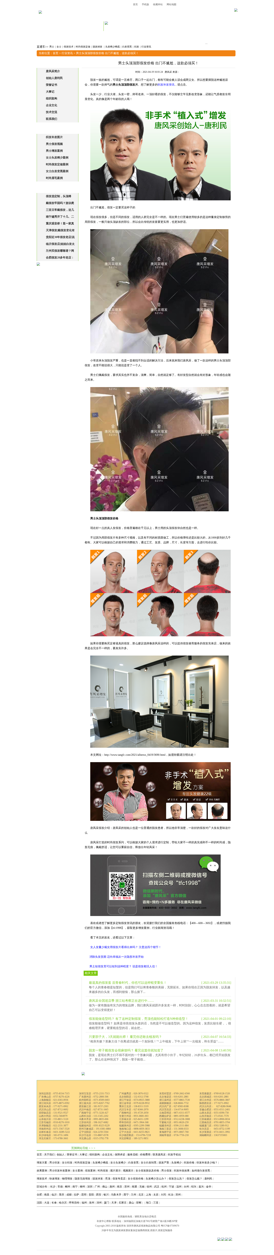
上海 (148, 1194)
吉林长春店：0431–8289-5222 (54, 1132)
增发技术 (42, 1178)
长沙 (52, 1186)
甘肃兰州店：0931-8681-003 (133, 1116)
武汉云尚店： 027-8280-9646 (215, 1106)
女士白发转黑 (148, 1162)
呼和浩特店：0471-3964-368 (133, 1122)
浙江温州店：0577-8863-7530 (174, 1100)
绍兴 (193, 1186)
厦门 (106, 1202)
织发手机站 (174, 1154)
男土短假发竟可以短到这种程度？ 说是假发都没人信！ (123, 966)
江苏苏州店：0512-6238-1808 (174, 1119)
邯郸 (138, 1202)
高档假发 (145, 1230)
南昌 (46, 1194)
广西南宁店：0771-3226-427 (93, 1112)
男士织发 (54, 1162)
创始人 (61, 1154)
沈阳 (39, 1202)
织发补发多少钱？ (207, 1162)
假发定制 (163, 1230)
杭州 (164, 1186)
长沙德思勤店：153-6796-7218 (135, 1135)
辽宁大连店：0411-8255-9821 (134, 1132)
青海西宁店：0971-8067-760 (174, 1132)
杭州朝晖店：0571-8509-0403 (94, 1100)
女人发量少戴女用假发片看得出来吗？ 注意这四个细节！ (125, 947)
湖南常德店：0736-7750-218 (174, 1135)
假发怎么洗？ (176, 1178)
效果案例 (42, 1170)
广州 (97, 1186)
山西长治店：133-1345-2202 (93, 1116)
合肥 (39, 1194)
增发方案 (42, 1162)
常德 (60, 1186)
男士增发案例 (54, 150)
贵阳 (91, 1194)
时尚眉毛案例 (54, 178)
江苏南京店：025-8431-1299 (133, 1119)
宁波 (171, 1186)
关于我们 (49, 1154)
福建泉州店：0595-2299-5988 (134, 1125)
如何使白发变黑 (201, 1170)
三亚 (155, 1202)
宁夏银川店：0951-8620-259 (174, 1122)
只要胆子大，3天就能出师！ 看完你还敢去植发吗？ (125, 1036)
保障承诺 (120, 1154)
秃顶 (107, 1178)
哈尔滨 (63, 1202)
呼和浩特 (74, 1202)
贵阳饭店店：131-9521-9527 (53, 1112)
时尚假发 (103, 1170)
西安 (98, 1194)
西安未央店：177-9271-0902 (53, 1106)
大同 (163, 1194)
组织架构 (51, 98)
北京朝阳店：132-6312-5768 (133, 1096)
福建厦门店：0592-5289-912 (214, 1125)
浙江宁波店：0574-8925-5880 (134, 1100)
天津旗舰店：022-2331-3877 (53, 1125)
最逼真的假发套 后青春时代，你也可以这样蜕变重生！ (128, 982)
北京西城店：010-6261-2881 (214, 1096)
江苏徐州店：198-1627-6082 (93, 1122)
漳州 (99, 1202)
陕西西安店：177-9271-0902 (214, 1103)
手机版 (145, 4)
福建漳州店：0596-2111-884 (174, 1125)
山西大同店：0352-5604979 (53, 1116)
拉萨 (76, 1194)
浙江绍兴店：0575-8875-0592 (54, 1103)
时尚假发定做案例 (57, 164)
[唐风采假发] (40, 17)
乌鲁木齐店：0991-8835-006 (93, 1119)
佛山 (104, 1186)
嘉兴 (201, 1186)
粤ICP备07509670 (170, 1225)
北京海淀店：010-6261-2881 (174, 1096)
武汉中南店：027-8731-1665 (93, 1109)
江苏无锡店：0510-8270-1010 (54, 1122)
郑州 (178, 1194)
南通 (134, 1186)
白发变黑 (127, 46)
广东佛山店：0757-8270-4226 (54, 1096)
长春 (54, 1202)
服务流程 (132, 1154)
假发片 (153, 1230)
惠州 (112, 1186)
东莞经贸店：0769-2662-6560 (174, 1093)
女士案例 (77, 1170)
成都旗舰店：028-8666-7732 (174, 1103)
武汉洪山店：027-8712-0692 (53, 1109)
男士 (51, 46)
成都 (69, 1194)
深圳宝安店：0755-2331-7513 (94, 1093)
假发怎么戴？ (194, 1178)
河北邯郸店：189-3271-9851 (133, 1138)
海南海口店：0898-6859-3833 (134, 1128)
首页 (135, 4)
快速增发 (54, 1178)
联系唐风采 (159, 1154)
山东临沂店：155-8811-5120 (53, 1119)
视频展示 (128, 1170)
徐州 (149, 1186)
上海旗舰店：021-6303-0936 (53, 1100)
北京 (141, 1194)
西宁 (126, 1194)
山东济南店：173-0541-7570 (214, 1116)
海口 (148, 1202)
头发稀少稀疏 (112, 46)
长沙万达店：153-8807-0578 (93, 1135)
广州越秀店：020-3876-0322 (133, 1093)
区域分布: (42, 1186)
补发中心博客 (104, 1221)
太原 (155, 1194)
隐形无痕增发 (82, 1178)
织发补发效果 (182, 1170)
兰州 (133, 1194)
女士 (59, 46)
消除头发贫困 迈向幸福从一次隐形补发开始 (116, 956)
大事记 (50, 91)
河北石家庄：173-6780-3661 (53, 1138)
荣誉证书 (51, 84)
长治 (170, 1194)
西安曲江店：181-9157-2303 (93, 1106)
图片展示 (115, 1170)
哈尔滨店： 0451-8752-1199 (214, 1128)
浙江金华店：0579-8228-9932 (134, 1103)
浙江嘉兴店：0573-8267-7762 (94, 1103)
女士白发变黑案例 (57, 171)
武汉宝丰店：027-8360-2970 (133, 1109)
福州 (84, 1202)
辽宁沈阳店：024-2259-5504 (93, 1132)
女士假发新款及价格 (147, 1170)
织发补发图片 (54, 137)
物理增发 (67, 1178)
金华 (208, 1186)
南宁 (75, 1186)
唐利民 (208, 1178)
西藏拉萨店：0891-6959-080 (174, 1116)
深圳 (89, 1186)
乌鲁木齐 (116, 1194)
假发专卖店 (119, 1178)
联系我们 (51, 118)
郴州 (67, 1186)
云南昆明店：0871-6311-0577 (174, 1112)
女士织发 (67, 1162)
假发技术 (68, 46)
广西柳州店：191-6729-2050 (133, 1112)
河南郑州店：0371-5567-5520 (54, 1128)
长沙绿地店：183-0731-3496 (53, 1135)
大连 (46, 1202)
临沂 (54, 1194)
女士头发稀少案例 (57, 157)
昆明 (83, 1194)
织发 (136, 46)
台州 (186, 1186)
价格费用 (145, 1154)
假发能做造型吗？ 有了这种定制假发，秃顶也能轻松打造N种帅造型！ (138, 1018)
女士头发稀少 (118, 1162)
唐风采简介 (53, 71)
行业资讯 (146, 46)
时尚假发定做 (83, 46)
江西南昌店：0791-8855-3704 (214, 1122)
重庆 (61, 1194)
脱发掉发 (98, 46)
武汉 (156, 1186)
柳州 (82, 1186)
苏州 (127, 1186)
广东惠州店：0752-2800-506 (93, 1096)
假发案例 (90, 1170)
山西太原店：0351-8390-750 (214, 1112)
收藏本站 (158, 4)
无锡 (141, 1186)
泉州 (91, 1202)
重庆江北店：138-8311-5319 (133, 1106)
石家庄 (123, 1202)
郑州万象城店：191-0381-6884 (95, 1128)
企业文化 (51, 105)
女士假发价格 (135, 1178)
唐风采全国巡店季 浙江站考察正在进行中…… (121, 1000)
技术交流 (51, 112)
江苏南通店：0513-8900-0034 (214, 1119)
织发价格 (189, 1162)
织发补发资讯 (166, 84)
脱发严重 (164, 1162)
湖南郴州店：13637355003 (213, 1135)
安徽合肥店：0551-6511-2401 (214, 1109)
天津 (114, 1202)
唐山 (131, 1202)
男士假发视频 (54, 143)
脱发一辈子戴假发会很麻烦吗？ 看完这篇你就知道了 (126, 1050)
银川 (106, 1194)
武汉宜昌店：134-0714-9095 (174, 1109)
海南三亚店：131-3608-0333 (174, 1128)
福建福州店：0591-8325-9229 (94, 1125)
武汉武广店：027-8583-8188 (174, 1106)
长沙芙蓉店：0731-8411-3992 (214, 1132)
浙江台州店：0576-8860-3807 (214, 1100)
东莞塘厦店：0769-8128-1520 (214, 1093)
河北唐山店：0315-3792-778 (93, 1138)
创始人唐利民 (54, 78)
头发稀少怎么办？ (156, 1178)
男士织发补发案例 (59, 1170)
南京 (119, 1186)
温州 (179, 1186)
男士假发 (166, 1170)
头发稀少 (176, 1162)
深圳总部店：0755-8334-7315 (54, 1093)
